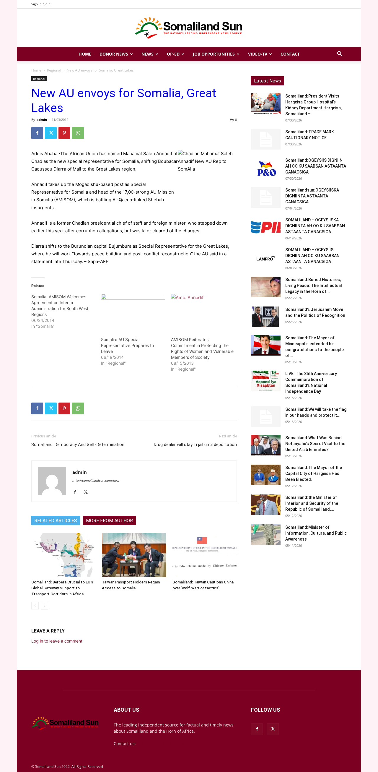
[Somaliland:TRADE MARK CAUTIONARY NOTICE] (266, 139)
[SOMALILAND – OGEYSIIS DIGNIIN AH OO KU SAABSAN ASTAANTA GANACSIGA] (266, 257)
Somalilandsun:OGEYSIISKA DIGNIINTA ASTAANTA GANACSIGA (312, 196)
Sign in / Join (40, 4)
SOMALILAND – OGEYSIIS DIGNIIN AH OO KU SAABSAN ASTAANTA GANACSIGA (312, 255)
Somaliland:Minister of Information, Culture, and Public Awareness (316, 533)
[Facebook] (37, 133)
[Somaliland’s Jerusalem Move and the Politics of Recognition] (266, 316)
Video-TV (257, 54)
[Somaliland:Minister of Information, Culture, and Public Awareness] (266, 534)
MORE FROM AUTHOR (109, 520)
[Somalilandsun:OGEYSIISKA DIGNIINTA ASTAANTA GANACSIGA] (266, 197)
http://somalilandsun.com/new (95, 481)
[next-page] (44, 605)
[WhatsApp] (78, 133)
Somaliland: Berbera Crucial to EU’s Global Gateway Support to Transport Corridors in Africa (62, 588)
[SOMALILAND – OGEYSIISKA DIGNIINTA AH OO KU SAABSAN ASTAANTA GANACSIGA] (266, 227)
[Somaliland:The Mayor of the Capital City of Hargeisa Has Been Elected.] (266, 475)
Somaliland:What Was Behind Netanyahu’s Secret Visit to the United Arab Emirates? (315, 443)
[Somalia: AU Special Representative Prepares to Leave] (133, 312)
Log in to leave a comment (56, 640)
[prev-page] (35, 605)
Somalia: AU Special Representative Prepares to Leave (127, 345)
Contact (290, 54)
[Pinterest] (64, 133)
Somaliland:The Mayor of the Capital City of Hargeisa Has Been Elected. (313, 473)
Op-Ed (173, 54)
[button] (340, 54)
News (147, 54)
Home (85, 54)
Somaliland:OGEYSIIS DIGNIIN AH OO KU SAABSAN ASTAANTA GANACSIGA (315, 166)
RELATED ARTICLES (55, 520)
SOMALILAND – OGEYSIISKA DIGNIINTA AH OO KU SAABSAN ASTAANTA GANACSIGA (315, 226)
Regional (54, 70)
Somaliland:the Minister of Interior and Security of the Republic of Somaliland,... (311, 503)
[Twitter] (51, 133)
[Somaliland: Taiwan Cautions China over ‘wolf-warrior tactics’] (204, 555)
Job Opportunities (214, 54)
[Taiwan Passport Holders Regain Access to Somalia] (134, 555)
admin (42, 119)
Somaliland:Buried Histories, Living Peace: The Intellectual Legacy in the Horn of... (313, 285)
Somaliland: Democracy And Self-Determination (77, 444)
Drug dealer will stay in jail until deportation (195, 444)
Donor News (114, 54)
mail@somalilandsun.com (162, 743)
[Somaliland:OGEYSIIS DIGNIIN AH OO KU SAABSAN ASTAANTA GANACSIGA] (266, 167)
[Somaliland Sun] (189, 28)
